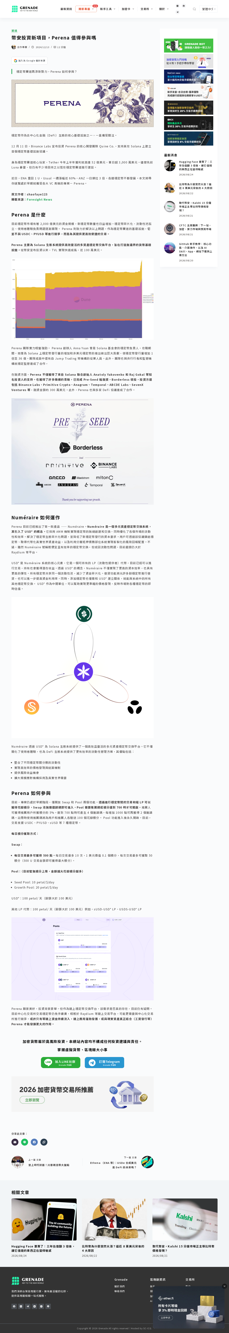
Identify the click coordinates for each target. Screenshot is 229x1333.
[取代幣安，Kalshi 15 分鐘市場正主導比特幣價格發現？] (170, 206)
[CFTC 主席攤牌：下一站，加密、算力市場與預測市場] (170, 229)
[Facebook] (184, 6)
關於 (162, 9)
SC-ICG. (147, 1328)
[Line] (24, 1142)
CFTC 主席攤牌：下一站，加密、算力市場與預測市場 (195, 227)
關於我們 (119, 1286)
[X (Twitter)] (21, 1306)
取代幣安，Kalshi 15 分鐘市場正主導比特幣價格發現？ (195, 206)
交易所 (145, 9)
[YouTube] (34, 1306)
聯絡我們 (119, 1291)
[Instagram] (177, 6)
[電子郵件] (14, 1142)
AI (151, 1301)
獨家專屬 (84, 9)
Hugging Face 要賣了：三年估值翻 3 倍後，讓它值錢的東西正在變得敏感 (195, 165)
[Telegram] (177, 12)
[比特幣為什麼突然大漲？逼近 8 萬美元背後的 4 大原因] (170, 188)
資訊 (14, 31)
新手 (152, 1286)
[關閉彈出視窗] (224, 1286)
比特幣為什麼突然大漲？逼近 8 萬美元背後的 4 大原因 (195, 186)
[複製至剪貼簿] (43, 1142)
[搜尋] (194, 9)
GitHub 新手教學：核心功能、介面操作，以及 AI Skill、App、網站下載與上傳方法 (195, 249)
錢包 (152, 1291)
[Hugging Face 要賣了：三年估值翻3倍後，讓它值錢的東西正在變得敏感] (170, 165)
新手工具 (106, 9)
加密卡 (126, 9)
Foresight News (39, 199)
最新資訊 (66, 9)
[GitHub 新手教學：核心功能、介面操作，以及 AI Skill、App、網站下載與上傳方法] (170, 247)
